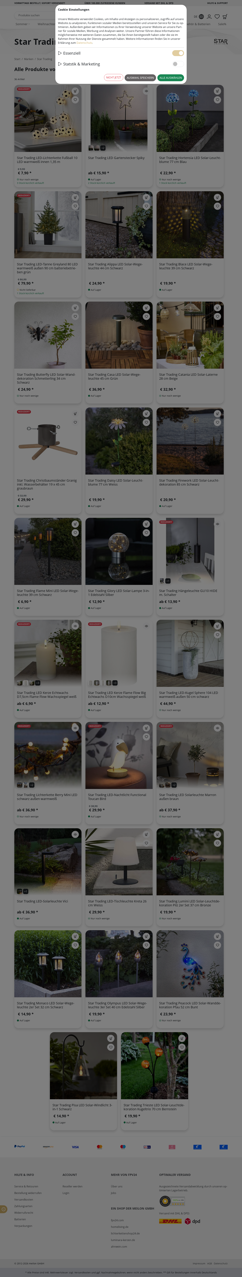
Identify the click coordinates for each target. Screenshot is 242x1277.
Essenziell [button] (72, 53)
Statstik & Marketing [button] (81, 64)
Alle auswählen (171, 78)
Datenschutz (84, 43)
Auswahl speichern (140, 78)
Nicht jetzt (113, 77)
